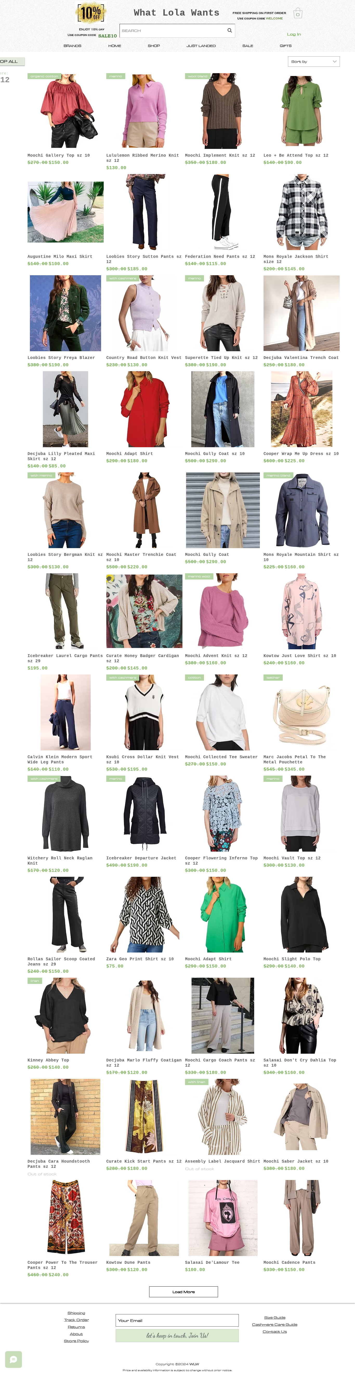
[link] (298, 13)
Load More (184, 1292)
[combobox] (177, 31)
